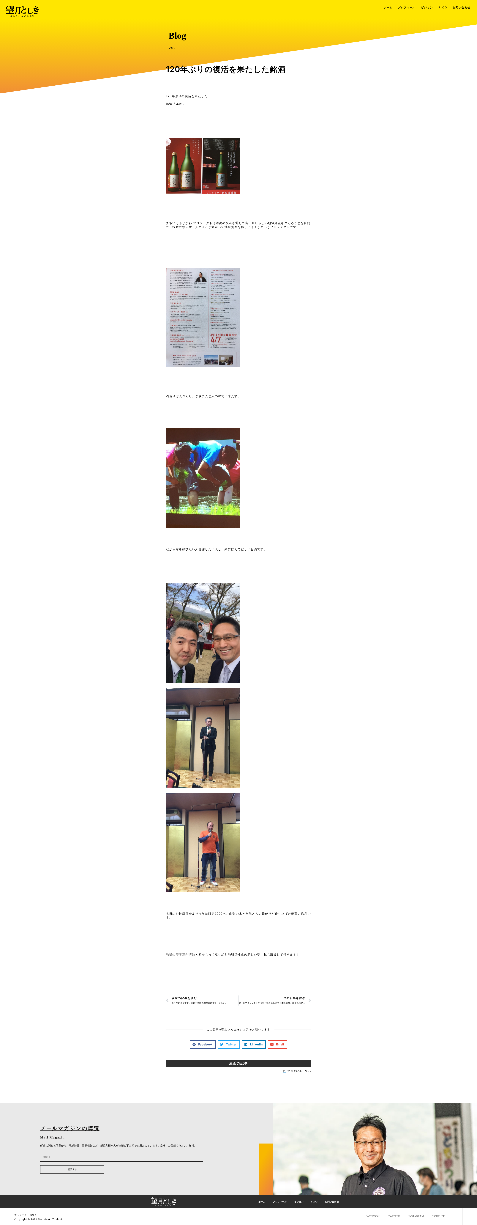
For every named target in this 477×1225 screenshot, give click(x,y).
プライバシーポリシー (27, 1214)
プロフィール (407, 7)
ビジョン (427, 7)
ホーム (387, 7)
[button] (203, 1044)
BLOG (442, 7)
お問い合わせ (461, 7)
